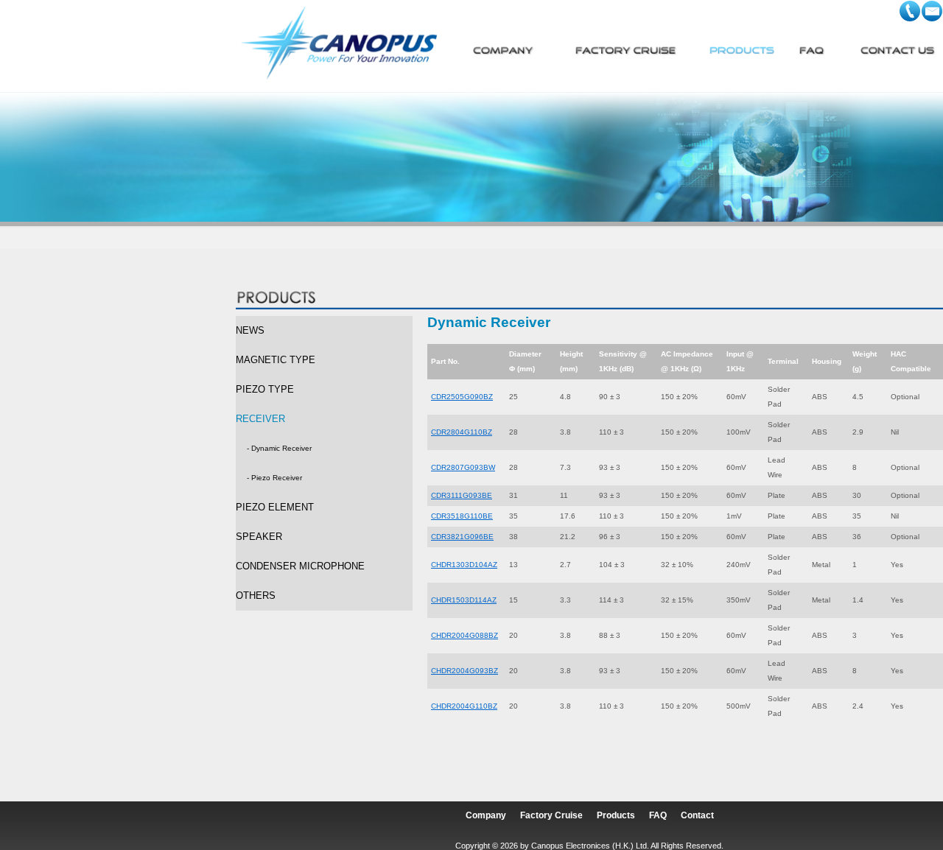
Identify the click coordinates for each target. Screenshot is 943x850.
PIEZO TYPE (265, 389)
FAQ (658, 815)
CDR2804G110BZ (461, 432)
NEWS (250, 330)
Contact (697, 815)
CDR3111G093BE (461, 495)
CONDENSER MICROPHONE (300, 566)
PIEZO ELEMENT (275, 507)
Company (486, 815)
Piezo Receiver (276, 478)
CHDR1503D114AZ (464, 600)
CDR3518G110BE (462, 516)
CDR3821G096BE (462, 537)
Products (616, 815)
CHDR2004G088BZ (464, 635)
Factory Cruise (551, 815)
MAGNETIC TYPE (275, 359)
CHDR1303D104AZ (464, 565)
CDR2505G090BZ (462, 397)
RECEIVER (260, 418)
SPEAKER (259, 536)
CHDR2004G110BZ (464, 706)
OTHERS (256, 595)
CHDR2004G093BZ (464, 671)
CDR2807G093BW (463, 467)
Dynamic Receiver (281, 448)
